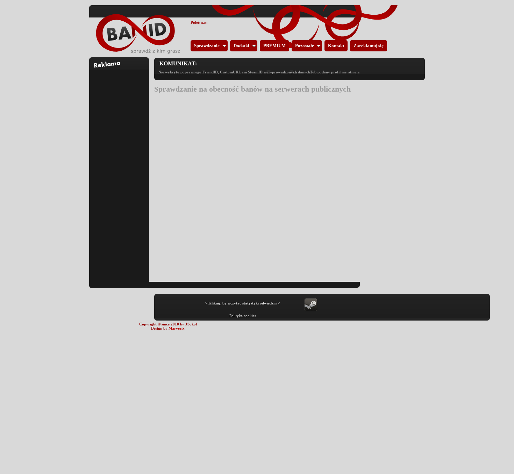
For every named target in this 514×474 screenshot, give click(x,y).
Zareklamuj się (369, 45)
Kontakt (336, 45)
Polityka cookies (242, 316)
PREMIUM (274, 45)
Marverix (177, 328)
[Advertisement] (119, 174)
